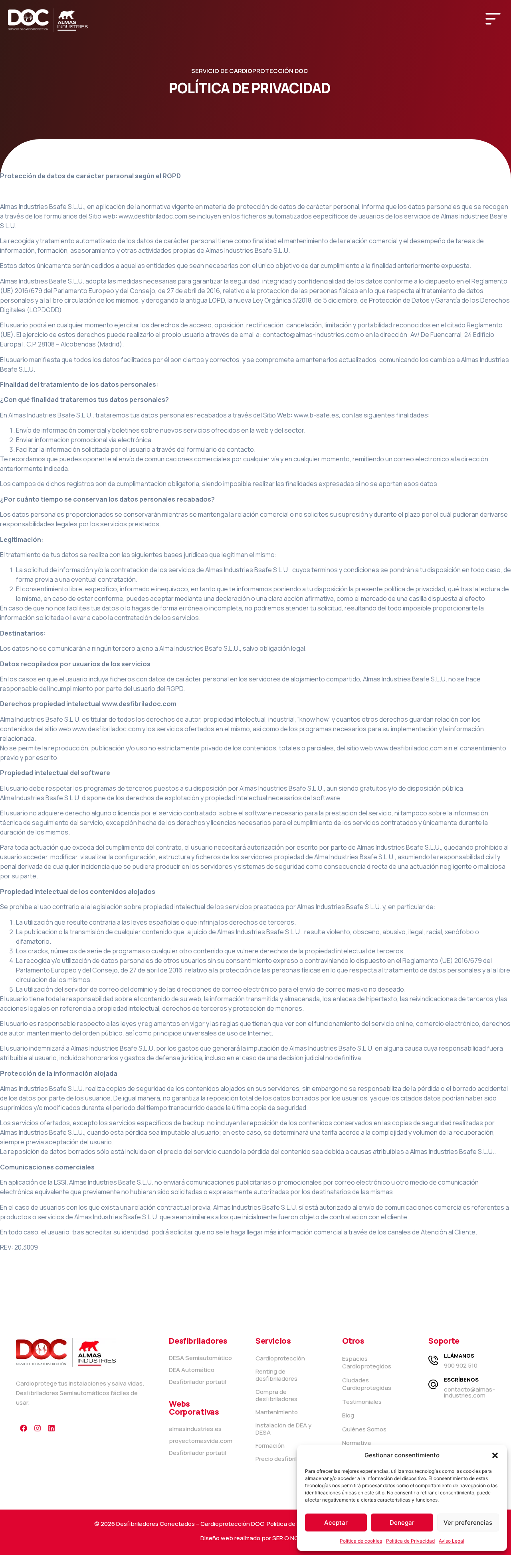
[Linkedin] (51, 1428)
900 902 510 (460, 1365)
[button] (495, 1455)
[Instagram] (37, 1428)
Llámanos (459, 1355)
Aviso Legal (451, 1541)
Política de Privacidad (410, 1541)
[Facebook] (23, 1428)
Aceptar (336, 1522)
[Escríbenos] (433, 1384)
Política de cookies (361, 1541)
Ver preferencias (468, 1522)
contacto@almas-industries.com (469, 1392)
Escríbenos (461, 1379)
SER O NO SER (291, 1538)
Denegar (402, 1522)
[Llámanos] (433, 1360)
